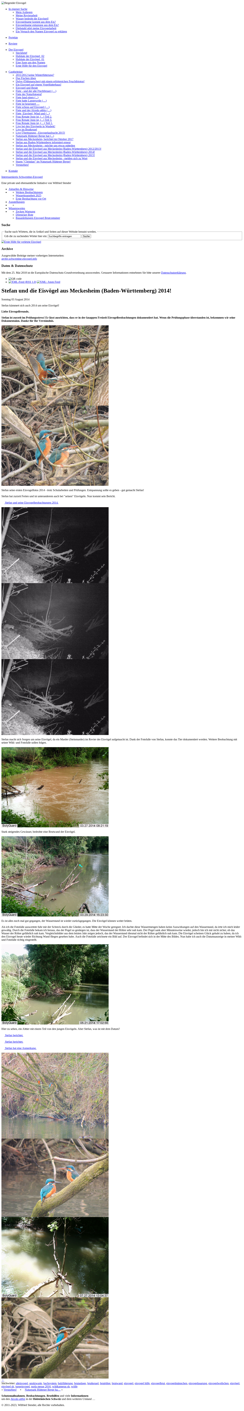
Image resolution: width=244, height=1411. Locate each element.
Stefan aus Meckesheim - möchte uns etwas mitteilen (45, 145)
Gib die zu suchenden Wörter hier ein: (25, 236)
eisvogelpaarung (198, 1383)
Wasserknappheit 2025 (28, 195)
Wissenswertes (17, 208)
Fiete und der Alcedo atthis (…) (33, 110)
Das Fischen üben (26, 78)
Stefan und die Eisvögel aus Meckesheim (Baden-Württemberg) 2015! (55, 155)
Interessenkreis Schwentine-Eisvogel (22, 176)
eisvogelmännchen (176, 1383)
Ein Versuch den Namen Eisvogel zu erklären (41, 31)
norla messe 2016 (41, 1386)
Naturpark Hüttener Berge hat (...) (35, 135)
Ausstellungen (17, 201)
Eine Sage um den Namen (30, 62)
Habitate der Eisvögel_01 (30, 59)
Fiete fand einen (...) (27, 97)
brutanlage (80, 1383)
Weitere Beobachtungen (29, 192)
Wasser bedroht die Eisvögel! (32, 18)
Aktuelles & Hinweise (21, 189)
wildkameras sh (61, 1386)
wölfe (74, 1386)
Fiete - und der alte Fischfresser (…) (36, 91)
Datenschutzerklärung (173, 272)
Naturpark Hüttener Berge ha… (43, 1389)
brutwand (117, 1383)
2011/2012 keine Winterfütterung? (35, 74)
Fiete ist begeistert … (27, 103)
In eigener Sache (18, 9)
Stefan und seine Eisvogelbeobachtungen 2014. (31, 502)
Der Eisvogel (16, 49)
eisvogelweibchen (218, 1383)
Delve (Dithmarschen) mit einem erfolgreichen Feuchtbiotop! (50, 81)
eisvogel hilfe (142, 1383)
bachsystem (49, 1383)
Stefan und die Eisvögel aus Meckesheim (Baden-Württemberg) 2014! (55, 151)
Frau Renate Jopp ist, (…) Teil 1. (34, 123)
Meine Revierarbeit (26, 15)
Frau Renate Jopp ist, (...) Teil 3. (34, 119)
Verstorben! (22, 164)
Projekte (13, 37)
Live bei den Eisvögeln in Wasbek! (35, 126)
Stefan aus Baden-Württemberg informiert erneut (43, 142)
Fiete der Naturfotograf (29, 94)
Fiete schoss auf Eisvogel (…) (32, 107)
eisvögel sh (7, 1386)
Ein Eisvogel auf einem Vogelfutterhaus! (38, 84)
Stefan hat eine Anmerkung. (20, 1048)
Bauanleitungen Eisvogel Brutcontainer (38, 217)
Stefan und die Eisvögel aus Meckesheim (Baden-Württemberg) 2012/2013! (58, 148)
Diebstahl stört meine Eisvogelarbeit (36, 28)
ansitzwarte (35, 1383)
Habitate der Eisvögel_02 (30, 56)
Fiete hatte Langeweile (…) (31, 100)
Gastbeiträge (16, 71)
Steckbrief (21, 52)
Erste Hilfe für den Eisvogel (31, 65)
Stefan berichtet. (13, 1035)
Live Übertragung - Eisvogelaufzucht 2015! (40, 132)
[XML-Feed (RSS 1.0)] (22, 281)
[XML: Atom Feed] (48, 281)
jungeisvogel (22, 1386)
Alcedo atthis (18, 1398)
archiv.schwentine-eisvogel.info (19, 258)
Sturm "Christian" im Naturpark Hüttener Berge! (43, 161)
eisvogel (128, 1383)
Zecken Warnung (25, 211)
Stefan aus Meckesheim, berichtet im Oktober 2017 (44, 139)
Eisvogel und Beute (27, 87)
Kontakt (13, 170)
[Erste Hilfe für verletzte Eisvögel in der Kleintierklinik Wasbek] (21, 241)
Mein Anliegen (24, 12)
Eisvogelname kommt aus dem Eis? (36, 21)
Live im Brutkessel (26, 129)
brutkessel (93, 1383)
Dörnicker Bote (24, 214)
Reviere (13, 43)
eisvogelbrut (158, 1383)
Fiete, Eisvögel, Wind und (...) (33, 113)
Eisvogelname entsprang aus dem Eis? (37, 25)
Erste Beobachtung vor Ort (31, 198)
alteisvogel (22, 1383)
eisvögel (234, 1383)
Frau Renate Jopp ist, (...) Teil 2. (34, 116)
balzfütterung (65, 1383)
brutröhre (105, 1383)
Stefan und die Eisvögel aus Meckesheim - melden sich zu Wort (51, 158)
